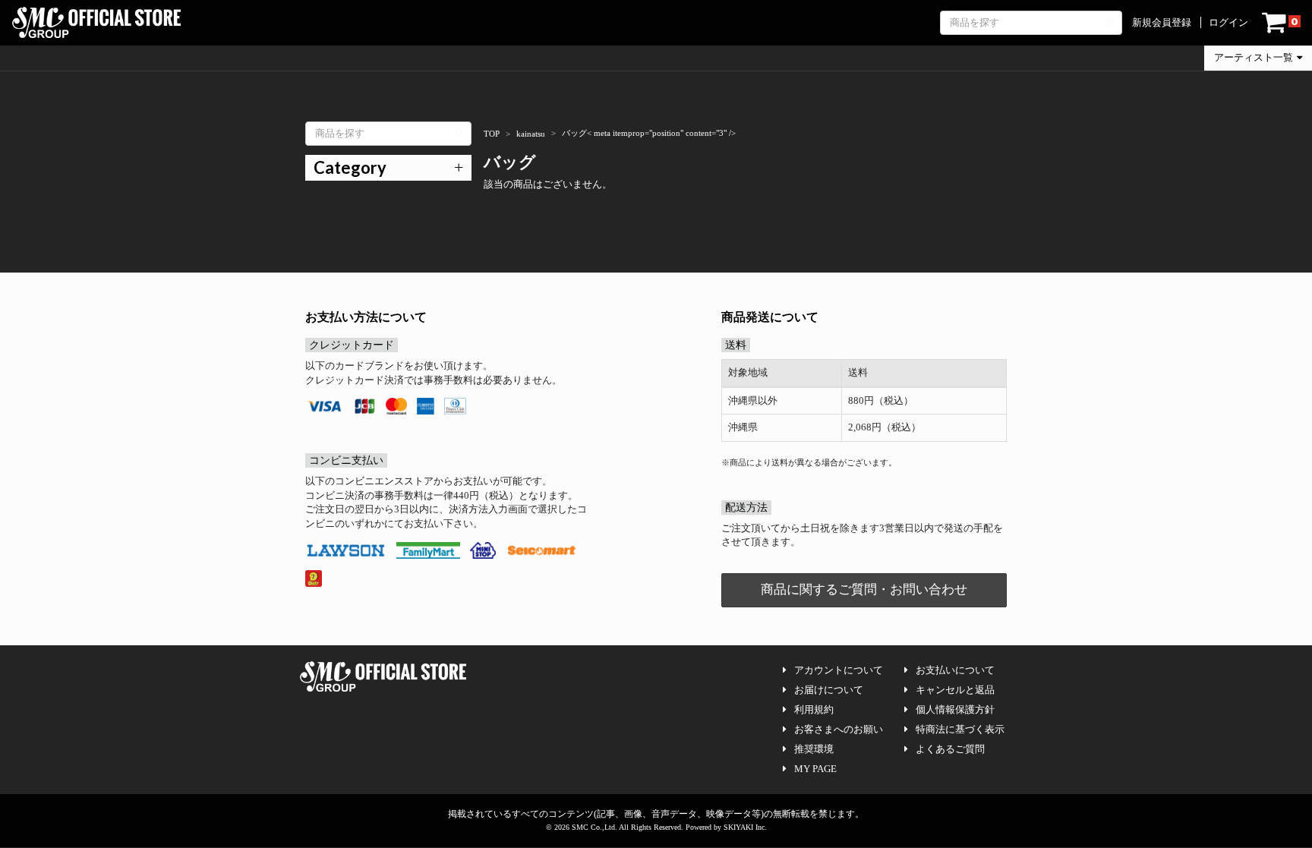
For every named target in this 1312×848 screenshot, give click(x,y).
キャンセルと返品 (955, 689)
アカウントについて (838, 670)
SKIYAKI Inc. (745, 827)
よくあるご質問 (950, 749)
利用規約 (814, 709)
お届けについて (828, 689)
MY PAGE (815, 768)
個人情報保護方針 (955, 709)
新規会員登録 (1161, 22)
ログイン (1228, 22)
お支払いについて (955, 670)
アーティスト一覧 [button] (1253, 57)
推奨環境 (814, 749)
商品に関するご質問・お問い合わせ (864, 589)
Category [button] (350, 167)
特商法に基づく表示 (960, 729)
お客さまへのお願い (838, 729)
